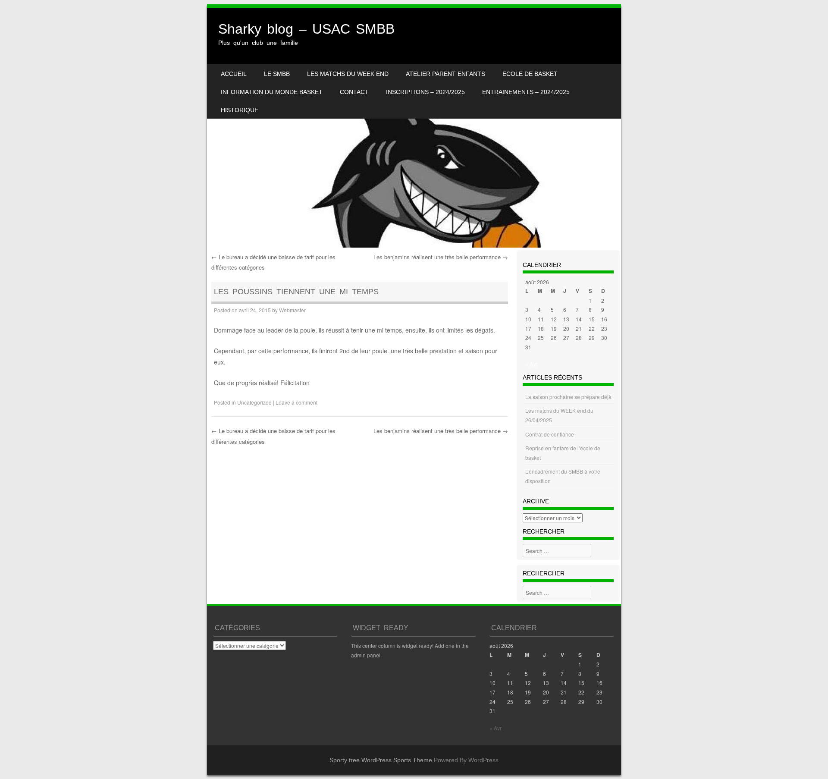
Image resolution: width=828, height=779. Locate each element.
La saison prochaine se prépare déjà (568, 396)
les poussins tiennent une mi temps (296, 291)
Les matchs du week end (348, 73)
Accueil (234, 73)
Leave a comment (296, 402)
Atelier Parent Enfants (445, 73)
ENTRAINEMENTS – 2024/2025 (526, 91)
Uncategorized (254, 402)
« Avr (531, 364)
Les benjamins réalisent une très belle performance (440, 257)
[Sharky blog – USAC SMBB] (414, 128)
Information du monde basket (272, 91)
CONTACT (354, 91)
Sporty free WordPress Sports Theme (380, 760)
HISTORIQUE (239, 110)
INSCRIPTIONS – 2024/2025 (425, 91)
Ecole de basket (530, 73)
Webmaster (292, 310)
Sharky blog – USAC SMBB (306, 29)
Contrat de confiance (549, 434)
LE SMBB (277, 73)
